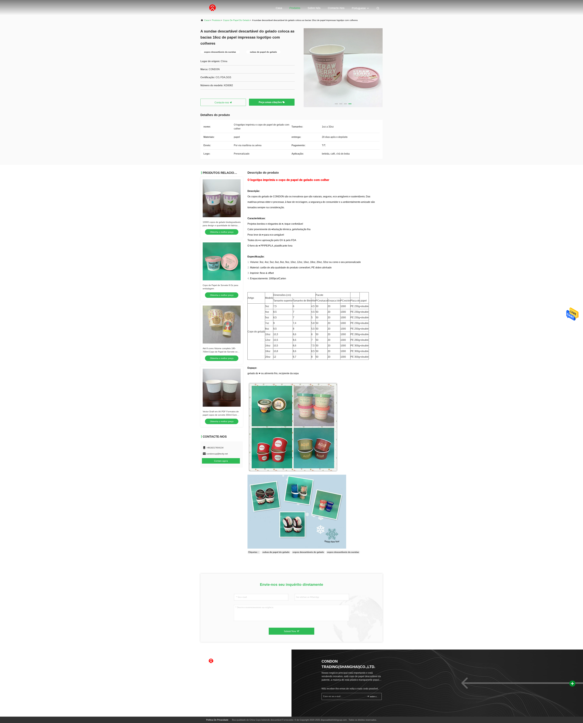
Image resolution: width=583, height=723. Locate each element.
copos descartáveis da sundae (343, 552)
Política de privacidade (217, 720)
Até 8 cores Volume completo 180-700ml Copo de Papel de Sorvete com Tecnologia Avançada (221, 351)
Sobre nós (314, 8)
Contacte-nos (336, 8)
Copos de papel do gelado (236, 20)
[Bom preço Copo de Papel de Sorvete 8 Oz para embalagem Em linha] (222, 261)
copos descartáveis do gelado (308, 552)
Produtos (294, 8)
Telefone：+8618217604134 (219, 669)
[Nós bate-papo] (212, 704)
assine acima (374, 696)
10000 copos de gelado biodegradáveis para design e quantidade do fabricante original (222, 225)
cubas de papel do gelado (276, 552)
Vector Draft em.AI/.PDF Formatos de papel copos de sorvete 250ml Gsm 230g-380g (221, 414)
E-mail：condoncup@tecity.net (220, 675)
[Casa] (212, 7)
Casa (279, 8)
